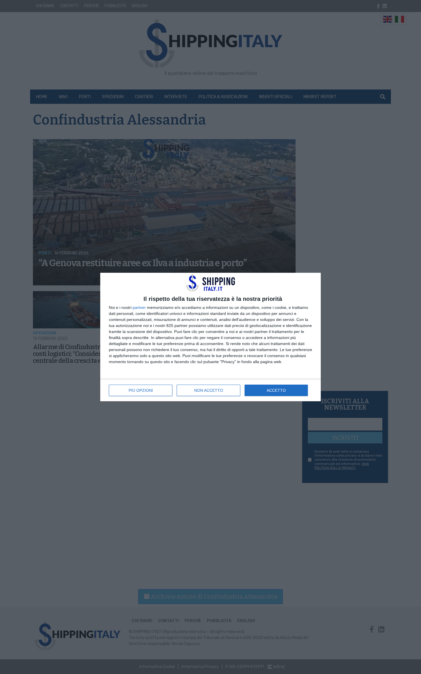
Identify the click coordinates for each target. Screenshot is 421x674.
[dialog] (210, 337)
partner (139, 307)
